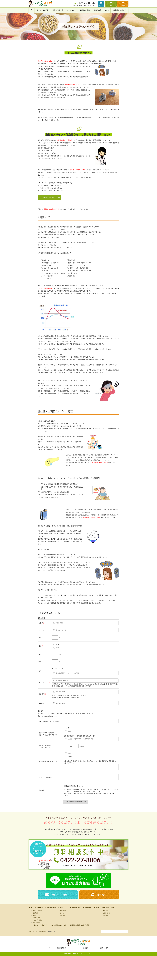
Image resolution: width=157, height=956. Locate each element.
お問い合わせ (106, 913)
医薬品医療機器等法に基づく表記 (79, 925)
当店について (71, 10)
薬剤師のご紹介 (85, 10)
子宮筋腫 (35, 913)
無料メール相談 (59, 895)
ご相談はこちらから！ (49, 197)
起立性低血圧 (36, 917)
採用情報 (62, 915)
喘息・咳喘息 (36, 922)
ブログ (107, 10)
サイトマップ (51, 931)
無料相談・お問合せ (119, 10)
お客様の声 (97, 10)
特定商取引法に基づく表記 (58, 925)
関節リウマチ (36, 915)
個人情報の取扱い (41, 931)
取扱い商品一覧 (58, 10)
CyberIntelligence (88, 953)
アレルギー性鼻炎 (37, 920)
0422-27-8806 (86, 3)
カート (101, 5)
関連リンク (31, 931)
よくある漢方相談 (42, 10)
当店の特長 (63, 910)
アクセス (111, 5)
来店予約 (122, 5)
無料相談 (105, 910)
